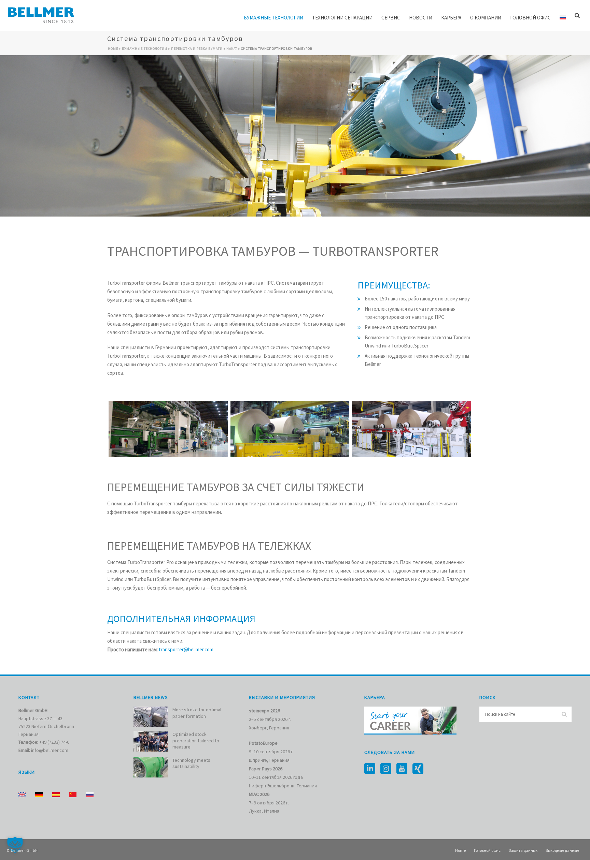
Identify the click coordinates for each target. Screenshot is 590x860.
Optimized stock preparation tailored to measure (195, 740)
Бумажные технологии (273, 17)
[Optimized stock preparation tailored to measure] (151, 741)
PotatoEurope (263, 743)
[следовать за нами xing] (417, 769)
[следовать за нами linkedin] (369, 769)
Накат (231, 48)
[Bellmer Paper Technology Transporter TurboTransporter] (168, 429)
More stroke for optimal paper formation (196, 713)
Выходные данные (562, 850)
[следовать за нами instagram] (385, 769)
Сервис (390, 17)
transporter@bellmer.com (186, 649)
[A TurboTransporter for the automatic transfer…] (411, 429)
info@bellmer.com (49, 750)
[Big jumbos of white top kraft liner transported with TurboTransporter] (290, 429)
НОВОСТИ (420, 17)
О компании (485, 17)
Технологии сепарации (342, 17)
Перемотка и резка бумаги (197, 48)
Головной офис (530, 17)
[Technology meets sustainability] (151, 767)
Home (113, 48)
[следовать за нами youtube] (401, 769)
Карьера (451, 17)
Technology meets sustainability (191, 763)
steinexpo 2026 (264, 711)
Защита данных (523, 850)
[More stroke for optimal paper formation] (151, 717)
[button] (15, 845)
